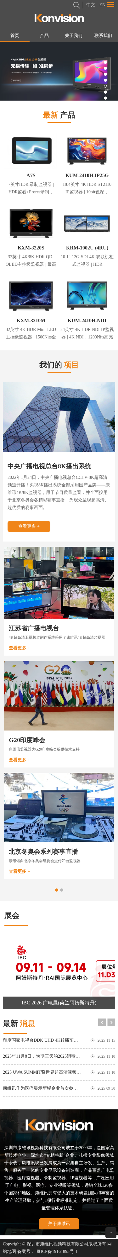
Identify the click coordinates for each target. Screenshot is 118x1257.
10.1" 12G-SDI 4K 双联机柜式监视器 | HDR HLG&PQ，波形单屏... (87, 264)
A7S (31, 175)
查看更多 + (29, 526)
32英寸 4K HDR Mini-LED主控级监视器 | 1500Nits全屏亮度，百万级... (31, 337)
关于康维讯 (59, 1223)
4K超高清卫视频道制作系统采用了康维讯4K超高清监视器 (57, 637)
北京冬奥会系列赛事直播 (43, 851)
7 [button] (105, 98)
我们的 (59, 365)
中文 (90, 5)
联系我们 (103, 35)
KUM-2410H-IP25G (87, 175)
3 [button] (105, 74)
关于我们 (73, 35)
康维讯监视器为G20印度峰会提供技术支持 (44, 749)
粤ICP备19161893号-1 (57, 1251)
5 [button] (105, 86)
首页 (14, 35)
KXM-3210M (31, 320)
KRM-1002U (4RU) (87, 247)
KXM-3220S (31, 247)
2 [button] (105, 68)
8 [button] (105, 104)
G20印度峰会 (27, 739)
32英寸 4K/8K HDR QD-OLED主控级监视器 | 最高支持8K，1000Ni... (31, 264)
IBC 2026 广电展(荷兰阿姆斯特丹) (59, 1002)
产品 (44, 35)
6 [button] (105, 92)
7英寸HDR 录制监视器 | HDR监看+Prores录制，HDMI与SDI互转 (31, 192)
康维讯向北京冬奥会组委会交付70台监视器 (45, 861)
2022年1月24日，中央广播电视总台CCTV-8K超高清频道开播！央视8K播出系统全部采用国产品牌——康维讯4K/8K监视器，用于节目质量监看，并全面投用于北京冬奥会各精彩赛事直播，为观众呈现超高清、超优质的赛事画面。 (59, 492)
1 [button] (105, 62)
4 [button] (105, 80)
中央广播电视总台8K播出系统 (49, 466)
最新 (19, 1023)
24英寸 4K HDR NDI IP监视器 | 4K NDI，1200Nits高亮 (87, 333)
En (102, 5)
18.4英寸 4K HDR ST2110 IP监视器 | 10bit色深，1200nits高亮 (87, 192)
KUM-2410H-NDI (87, 320)
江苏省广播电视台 (34, 628)
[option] (59, 71)
